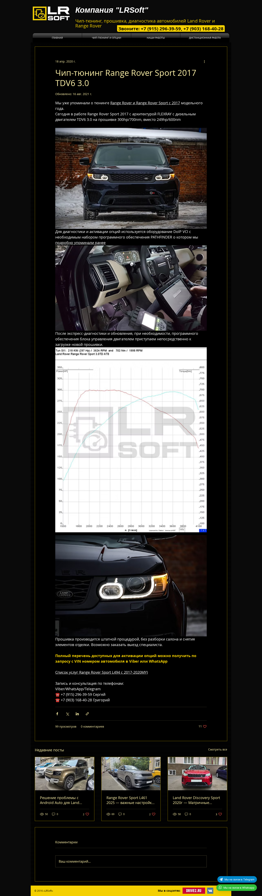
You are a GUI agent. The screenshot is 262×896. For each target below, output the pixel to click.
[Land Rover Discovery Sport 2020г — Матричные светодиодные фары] (197, 773)
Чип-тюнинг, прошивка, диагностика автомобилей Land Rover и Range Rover (145, 23)
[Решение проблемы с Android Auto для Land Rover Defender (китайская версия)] (64, 773)
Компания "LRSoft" (111, 10)
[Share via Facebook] (57, 714)
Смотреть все (217, 749)
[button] (106, 37)
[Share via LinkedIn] (77, 714)
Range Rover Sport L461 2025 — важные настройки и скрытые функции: (130, 800)
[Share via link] (87, 714)
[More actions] (204, 61)
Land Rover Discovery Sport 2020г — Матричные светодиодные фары (196, 800)
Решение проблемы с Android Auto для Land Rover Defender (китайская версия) (63, 800)
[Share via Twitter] (67, 714)
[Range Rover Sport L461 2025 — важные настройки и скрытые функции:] (131, 773)
